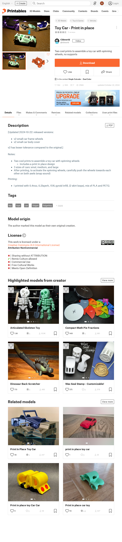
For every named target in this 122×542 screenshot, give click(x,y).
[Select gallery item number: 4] (36, 321)
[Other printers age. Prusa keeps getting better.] (87, 98)
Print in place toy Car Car (25, 505)
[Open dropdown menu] (117, 27)
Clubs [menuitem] (56, 11)
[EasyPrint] (95, 3)
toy (10, 205)
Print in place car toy (77, 505)
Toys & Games (78, 21)
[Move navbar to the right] (118, 11)
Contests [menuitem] (82, 11)
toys (18, 205)
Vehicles (93, 21)
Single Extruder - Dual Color (79, 79)
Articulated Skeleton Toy (25, 327)
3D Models (62, 21)
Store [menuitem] (46, 11)
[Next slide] (47, 61)
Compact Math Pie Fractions (82, 327)
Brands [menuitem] (94, 11)
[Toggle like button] (12, 333)
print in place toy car (77, 449)
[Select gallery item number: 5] (38, 321)
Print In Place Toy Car (23, 449)
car (26, 205)
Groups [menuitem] (115, 11)
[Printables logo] (14, 11)
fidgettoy (47, 205)
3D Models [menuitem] (34, 11)
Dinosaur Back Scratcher (25, 383)
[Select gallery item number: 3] (33, 321)
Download (89, 62)
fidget (36, 205)
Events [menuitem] (105, 11)
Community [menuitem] (68, 11)
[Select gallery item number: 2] (31, 321)
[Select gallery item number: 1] (28, 321)
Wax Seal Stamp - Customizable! (84, 383)
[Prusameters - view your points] (102, 3)
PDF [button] (111, 125)
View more (107, 280)
